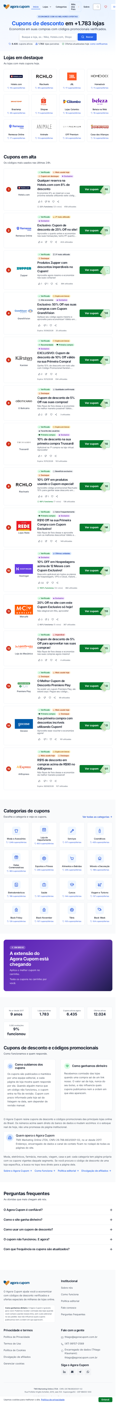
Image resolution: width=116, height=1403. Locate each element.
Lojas (45, 6)
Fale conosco (67, 1323)
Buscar (89, 37)
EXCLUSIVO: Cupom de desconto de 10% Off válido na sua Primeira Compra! (56, 357)
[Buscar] (98, 7)
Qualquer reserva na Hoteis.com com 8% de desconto (53, 185)
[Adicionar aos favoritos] (53, 201)
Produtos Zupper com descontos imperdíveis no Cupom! (55, 267)
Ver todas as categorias (95, 816)
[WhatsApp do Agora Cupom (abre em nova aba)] (87, 1392)
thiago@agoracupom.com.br (80, 1356)
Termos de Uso (12, 1363)
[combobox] (47, 37)
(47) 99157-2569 (73, 1363)
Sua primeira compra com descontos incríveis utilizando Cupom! (55, 722)
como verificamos (98, 44)
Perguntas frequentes (72, 1330)
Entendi (105, 1399)
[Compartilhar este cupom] (58, 201)
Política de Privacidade (17, 1356)
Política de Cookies (15, 1370)
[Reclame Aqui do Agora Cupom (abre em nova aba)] (71, 1392)
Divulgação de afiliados (94, 1170)
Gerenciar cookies (14, 1383)
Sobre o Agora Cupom (16, 1170)
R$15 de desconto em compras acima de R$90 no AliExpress (56, 764)
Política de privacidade (52, 1399)
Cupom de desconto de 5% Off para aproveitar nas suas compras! (56, 643)
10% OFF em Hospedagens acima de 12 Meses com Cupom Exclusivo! (56, 566)
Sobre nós (66, 1303)
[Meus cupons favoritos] (105, 6)
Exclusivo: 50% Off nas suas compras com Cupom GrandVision (56, 309)
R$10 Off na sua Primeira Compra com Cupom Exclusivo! (54, 524)
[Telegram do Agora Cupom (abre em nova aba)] (79, 1392)
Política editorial (67, 1170)
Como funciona (43, 1170)
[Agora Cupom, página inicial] (16, 6)
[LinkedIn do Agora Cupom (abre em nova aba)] (63, 1392)
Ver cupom (92, 189)
